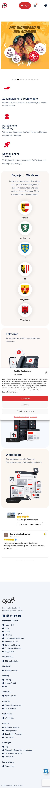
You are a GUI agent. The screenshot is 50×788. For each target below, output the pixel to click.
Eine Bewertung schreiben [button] (30, 524)
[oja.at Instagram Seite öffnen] (11, 615)
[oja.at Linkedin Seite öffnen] (15, 615)
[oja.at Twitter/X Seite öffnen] (7, 615)
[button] (46, 373)
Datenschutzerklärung (21, 417)
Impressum (33, 417)
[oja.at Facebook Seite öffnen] (3, 615)
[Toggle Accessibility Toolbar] (46, 771)
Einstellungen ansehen (25, 411)
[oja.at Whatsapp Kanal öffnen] (19, 615)
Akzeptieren (25, 398)
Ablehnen (25, 405)
